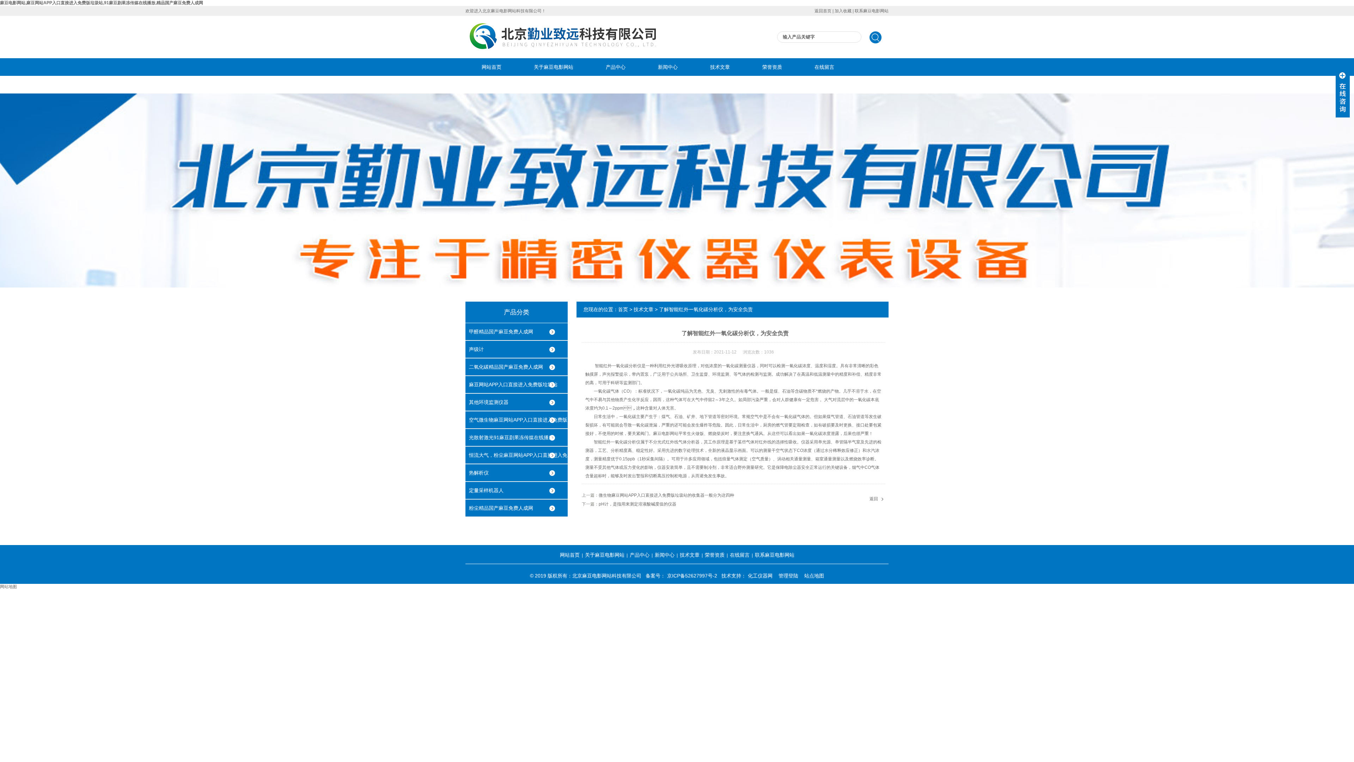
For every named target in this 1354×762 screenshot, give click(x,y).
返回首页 (823, 10)
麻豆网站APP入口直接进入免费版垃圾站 (513, 384)
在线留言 (824, 67)
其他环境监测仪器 (488, 402)
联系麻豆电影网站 (872, 10)
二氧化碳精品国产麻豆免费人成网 (506, 367)
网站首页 (491, 67)
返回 (874, 498)
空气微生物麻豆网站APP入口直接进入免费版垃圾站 (518, 422)
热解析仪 (479, 473)
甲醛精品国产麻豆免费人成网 (501, 331)
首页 (623, 309)
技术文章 (720, 67)
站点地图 (814, 576)
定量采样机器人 (486, 490)
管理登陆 (788, 576)
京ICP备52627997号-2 (692, 576)
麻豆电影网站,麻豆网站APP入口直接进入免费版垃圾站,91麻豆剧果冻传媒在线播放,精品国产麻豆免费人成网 (101, 2)
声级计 (476, 349)
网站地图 (8, 586)
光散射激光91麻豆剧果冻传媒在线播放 (511, 437)
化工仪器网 (760, 576)
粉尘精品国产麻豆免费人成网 (501, 508)
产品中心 (616, 67)
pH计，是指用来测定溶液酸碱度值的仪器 (637, 504)
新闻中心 (668, 67)
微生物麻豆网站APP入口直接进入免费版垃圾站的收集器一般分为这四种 (666, 495)
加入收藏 (843, 10)
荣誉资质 (772, 67)
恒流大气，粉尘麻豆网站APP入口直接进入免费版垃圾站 (518, 458)
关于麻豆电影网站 (553, 67)
